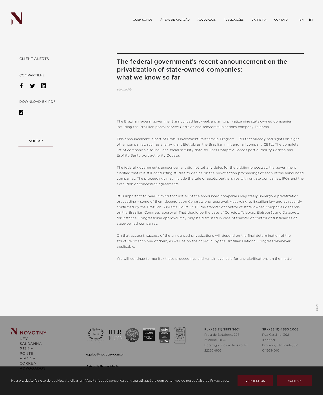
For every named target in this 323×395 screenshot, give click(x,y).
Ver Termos (255, 380)
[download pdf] (24, 113)
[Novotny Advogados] (16, 18)
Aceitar (294, 380)
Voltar (36, 141)
